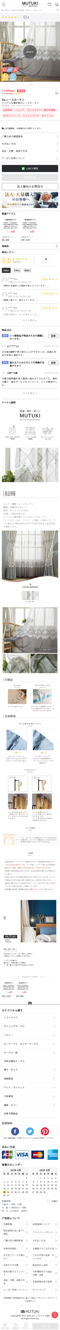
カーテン (5, 10)
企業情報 (7, 1297)
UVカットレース (11, 115)
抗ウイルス (48, 115)
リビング (19, 110)
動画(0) (27, 270)
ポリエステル (34, 110)
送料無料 (7, 110)
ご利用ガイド (30, 1301)
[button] (2, 228)
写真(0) (17, 270)
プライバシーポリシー (46, 1297)
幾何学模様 (49, 110)
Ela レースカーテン (34, 10)
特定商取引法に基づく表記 (24, 1297)
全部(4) (6, 270)
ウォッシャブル (17, 10)
